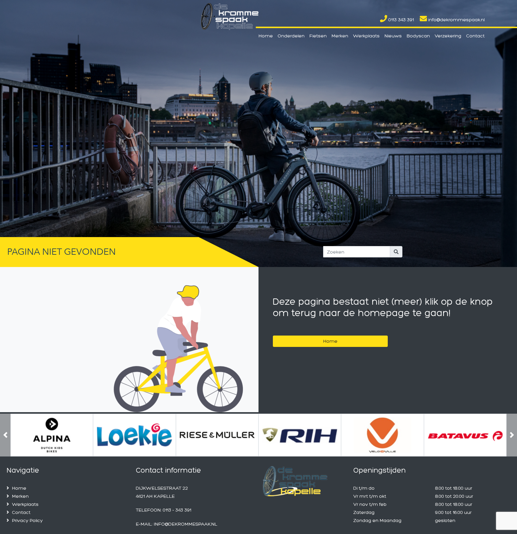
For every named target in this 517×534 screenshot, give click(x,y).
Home (265, 36)
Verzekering (448, 36)
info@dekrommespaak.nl (456, 19)
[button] (5, 455)
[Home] (330, 333)
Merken (340, 36)
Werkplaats (366, 36)
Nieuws (393, 36)
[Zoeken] (396, 251)
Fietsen (318, 36)
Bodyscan (418, 36)
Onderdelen (291, 36)
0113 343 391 (400, 19)
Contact (475, 36)
